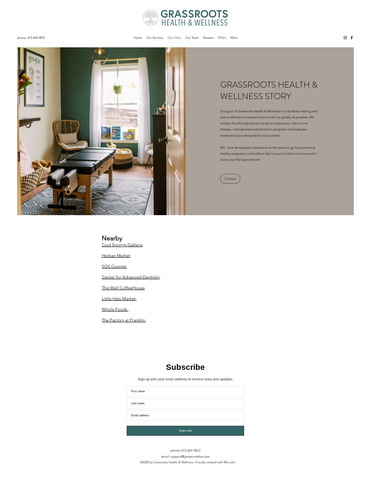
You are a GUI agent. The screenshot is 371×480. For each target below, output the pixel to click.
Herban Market (116, 255)
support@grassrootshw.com (190, 456)
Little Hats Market (119, 298)
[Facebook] (352, 37)
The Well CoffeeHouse (123, 287)
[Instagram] (345, 37)
